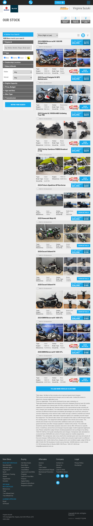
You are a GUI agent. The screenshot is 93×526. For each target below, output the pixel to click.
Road (4, 501)
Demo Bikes (25, 467)
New (7, 58)
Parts (40, 465)
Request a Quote (26, 485)
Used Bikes (25, 470)
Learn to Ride (60, 470)
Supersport (6, 470)
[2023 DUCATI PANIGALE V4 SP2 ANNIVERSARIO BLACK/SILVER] (63, 94)
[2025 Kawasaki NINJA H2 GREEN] (63, 233)
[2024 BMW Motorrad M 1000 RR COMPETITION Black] (63, 58)
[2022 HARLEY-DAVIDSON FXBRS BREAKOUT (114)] (63, 166)
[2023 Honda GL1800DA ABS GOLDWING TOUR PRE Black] (63, 130)
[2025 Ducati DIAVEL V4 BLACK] (63, 266)
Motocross (6, 489)
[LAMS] (28, 58)
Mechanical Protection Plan (46, 473)
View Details (85, 71)
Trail (4, 491)
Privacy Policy (79, 463)
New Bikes (24, 465)
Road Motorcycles (10, 463)
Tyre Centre (42, 467)
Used (21, 58)
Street (5, 476)
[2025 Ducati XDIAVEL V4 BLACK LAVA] (63, 299)
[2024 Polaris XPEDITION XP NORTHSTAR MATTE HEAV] (63, 200)
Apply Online (25, 481)
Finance (23, 479)
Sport (4, 472)
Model (6, 77)
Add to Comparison (45, 47)
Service (41, 463)
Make (6, 72)
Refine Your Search (11, 34)
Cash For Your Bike (27, 476)
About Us (59, 465)
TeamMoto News (62, 472)
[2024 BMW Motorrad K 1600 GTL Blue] (63, 333)
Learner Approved (9, 499)
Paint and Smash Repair (46, 470)
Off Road (6, 504)
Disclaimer (78, 465)
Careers (58, 467)
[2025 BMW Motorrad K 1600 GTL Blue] (63, 367)
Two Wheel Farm (8, 493)
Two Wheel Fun (8, 496)
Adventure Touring (9, 474)
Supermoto (6, 479)
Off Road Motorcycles (8, 485)
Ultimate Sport (7, 467)
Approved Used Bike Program (28, 473)
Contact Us (59, 463)
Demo (14, 58)
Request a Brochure (27, 483)
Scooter (5, 481)
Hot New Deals (26, 463)
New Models (7, 465)
